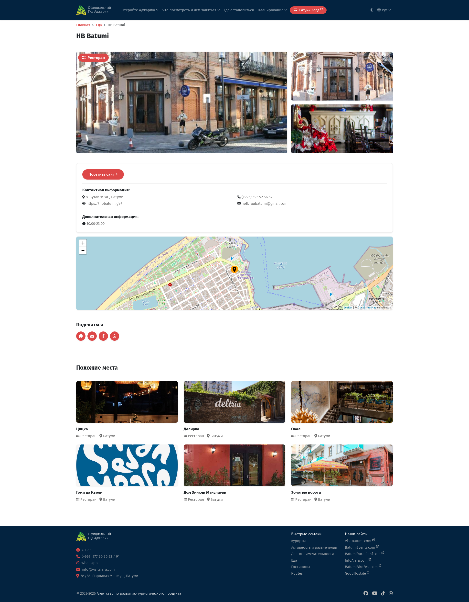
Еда (99, 25)
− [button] (83, 250)
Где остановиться (239, 10)
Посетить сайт (102, 174)
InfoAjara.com (357, 560)
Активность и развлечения (314, 547)
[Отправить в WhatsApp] (114, 336)
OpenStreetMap (367, 307)
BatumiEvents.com (360, 547)
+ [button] (83, 243)
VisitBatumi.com (358, 541)
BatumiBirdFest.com (362, 567)
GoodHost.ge (356, 573)
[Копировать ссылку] (80, 336)
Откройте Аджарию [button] (139, 10)
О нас (86, 550)
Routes (297, 573)
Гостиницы (300, 567)
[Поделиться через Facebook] (103, 336)
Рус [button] (384, 10)
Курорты (298, 541)
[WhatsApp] (391, 593)
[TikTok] (383, 593)
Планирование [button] (271, 10)
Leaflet (348, 307)
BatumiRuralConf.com (363, 554)
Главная (83, 25)
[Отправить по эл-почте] (92, 336)
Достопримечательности (312, 554)
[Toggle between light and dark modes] (372, 10)
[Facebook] (365, 593)
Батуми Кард (309, 10)
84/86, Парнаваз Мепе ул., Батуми (109, 576)
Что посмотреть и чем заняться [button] (189, 10)
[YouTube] (374, 593)
